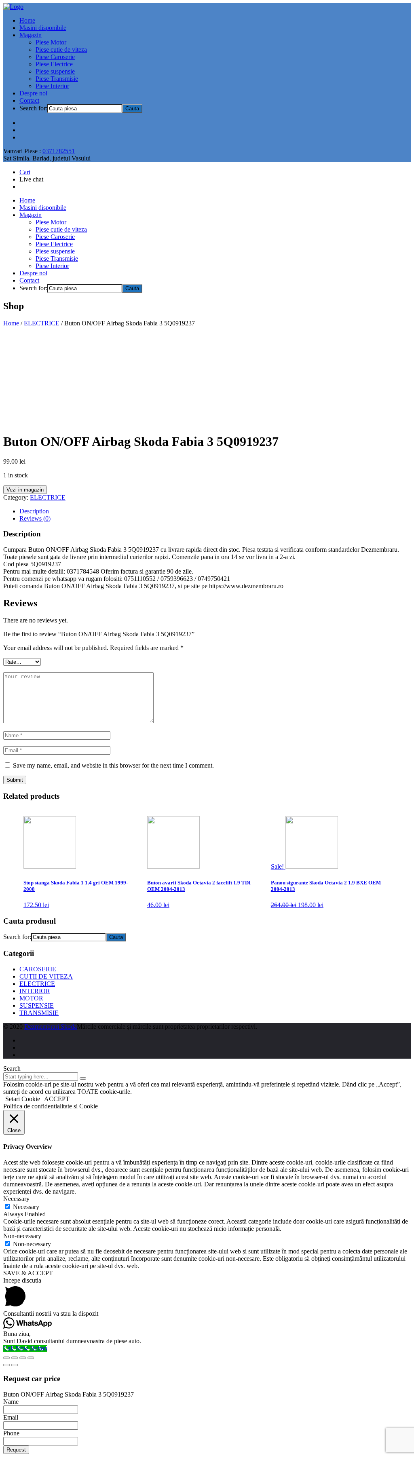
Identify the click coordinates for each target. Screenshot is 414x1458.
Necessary (26, 1206)
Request (16, 1450)
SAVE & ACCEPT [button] (28, 1273)
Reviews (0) (35, 518)
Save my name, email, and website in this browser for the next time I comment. (113, 765)
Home (27, 20)
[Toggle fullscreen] (22, 1358)
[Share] (14, 1358)
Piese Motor (51, 42)
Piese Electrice (54, 64)
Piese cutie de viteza (61, 49)
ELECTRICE (41, 323)
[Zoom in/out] (30, 1358)
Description (34, 511)
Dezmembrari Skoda (50, 1026)
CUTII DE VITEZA (46, 976)
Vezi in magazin (25, 490)
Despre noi (33, 93)
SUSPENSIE (36, 1005)
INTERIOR (34, 990)
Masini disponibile (42, 27)
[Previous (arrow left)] (6, 1365)
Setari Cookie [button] (22, 1098)
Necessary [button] (16, 1198)
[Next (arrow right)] (14, 1365)
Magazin (30, 35)
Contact (29, 100)
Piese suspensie (55, 71)
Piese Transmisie (57, 78)
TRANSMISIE (39, 1012)
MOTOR (31, 998)
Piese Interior (52, 85)
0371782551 (58, 151)
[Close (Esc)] (6, 1358)
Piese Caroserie (55, 56)
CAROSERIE (37, 969)
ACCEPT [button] (57, 1098)
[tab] (215, 511)
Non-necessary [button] (22, 1235)
